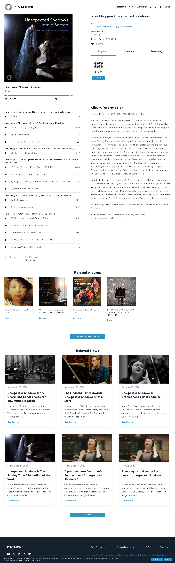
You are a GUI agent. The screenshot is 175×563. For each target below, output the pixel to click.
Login (168, 7)
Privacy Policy (95, 555)
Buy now (8, 318)
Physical (102, 51)
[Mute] (56, 99)
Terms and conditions (108, 555)
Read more (13, 422)
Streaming (156, 51)
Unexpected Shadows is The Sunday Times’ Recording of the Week (29, 475)
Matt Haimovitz (98, 27)
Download (129, 51)
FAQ (148, 547)
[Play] (11, 99)
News (131, 7)
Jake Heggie (112, 27)
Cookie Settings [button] (157, 559)
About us (142, 7)
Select (98, 78)
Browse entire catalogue (87, 336)
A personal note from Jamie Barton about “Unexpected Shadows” (83, 475)
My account (161, 6)
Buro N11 (165, 555)
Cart (156, 7)
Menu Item (151, 7)
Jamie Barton (125, 27)
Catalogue (120, 7)
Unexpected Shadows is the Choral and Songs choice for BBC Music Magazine (26, 397)
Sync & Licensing (98, 547)
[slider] (65, 98)
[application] (38, 95)
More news (87, 515)
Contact (164, 547)
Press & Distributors (126, 547)
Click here (95, 208)
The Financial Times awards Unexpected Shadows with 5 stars (83, 397)
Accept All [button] (168, 559)
